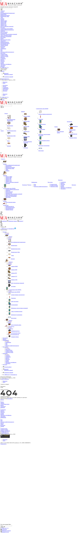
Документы (2, 416)
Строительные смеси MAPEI (14, 291)
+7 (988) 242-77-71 (5, 67)
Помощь (2, 426)
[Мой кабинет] (1, 213)
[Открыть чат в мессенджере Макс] (39, 523)
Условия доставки (4, 429)
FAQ (1, 420)
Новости (2, 410)
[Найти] (1, 9)
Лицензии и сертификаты (5, 415)
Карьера (2, 414)
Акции (1, 424)
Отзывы (2, 413)
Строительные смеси (4, 404)
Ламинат (10, 264)
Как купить (7, 349)
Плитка (9, 238)
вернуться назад (3, 398)
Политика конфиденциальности (7, 421)
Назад (8, 233)
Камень (9, 322)
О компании (3, 409)
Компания (7, 355)
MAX (4, 83)
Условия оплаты (3, 428)
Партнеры (2, 411)
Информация (8, 342)
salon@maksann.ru (5, 78)
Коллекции (2, 425)
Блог (1, 419)
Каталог (7, 234)
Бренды (2, 423)
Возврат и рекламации (5, 430)
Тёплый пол (10, 328)
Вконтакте (5, 82)
